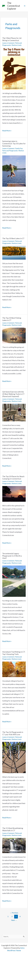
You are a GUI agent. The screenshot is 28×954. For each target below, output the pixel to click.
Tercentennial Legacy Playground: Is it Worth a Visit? (12, 555)
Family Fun (19, 148)
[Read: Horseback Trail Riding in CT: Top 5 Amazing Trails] (14, 669)
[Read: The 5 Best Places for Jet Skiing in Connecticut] (14, 68)
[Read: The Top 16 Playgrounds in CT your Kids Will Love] (14, 757)
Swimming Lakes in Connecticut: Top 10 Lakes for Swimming (14, 143)
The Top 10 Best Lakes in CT (13, 238)
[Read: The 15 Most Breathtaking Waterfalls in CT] (14, 845)
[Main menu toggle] (25, 6)
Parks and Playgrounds (10, 150)
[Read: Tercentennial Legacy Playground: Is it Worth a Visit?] (14, 581)
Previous (14, 913)
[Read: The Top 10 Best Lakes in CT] (14, 252)
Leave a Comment (8, 43)
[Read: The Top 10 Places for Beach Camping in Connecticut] (14, 494)
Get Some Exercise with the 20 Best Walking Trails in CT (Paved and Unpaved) (13, 394)
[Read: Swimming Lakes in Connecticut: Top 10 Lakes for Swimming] (14, 171)
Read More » (6, 131)
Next (14, 920)
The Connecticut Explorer (13, 5)
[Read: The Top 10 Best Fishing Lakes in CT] (14, 335)
